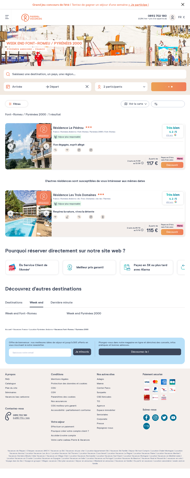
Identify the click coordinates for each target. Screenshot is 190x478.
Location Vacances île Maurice (127, 458)
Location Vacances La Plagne (120, 453)
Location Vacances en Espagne (47, 458)
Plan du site (11, 388)
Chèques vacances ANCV (38, 451)
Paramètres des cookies (63, 397)
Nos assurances (59, 401)
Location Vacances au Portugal (100, 458)
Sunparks (101, 392)
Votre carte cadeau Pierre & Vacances (70, 440)
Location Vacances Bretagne (136, 456)
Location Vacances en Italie (73, 458)
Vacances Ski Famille (118, 451)
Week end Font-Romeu (21, 313)
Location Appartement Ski (97, 451)
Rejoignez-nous (105, 428)
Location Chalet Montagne (162, 451)
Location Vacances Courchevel (93, 453)
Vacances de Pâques (16, 451)
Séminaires (10, 392)
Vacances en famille (123, 461)
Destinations (13, 302)
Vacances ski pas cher (75, 451)
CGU (53, 388)
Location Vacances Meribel (168, 453)
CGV (53, 392)
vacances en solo (174, 458)
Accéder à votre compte (63, 435)
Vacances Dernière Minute (20, 456)
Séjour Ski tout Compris (139, 451)
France (40, 49)
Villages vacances (49, 461)
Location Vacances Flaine (144, 453)
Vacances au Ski (57, 451)
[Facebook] (146, 417)
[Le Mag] (146, 426)
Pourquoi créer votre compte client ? (70, 431)
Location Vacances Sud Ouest (109, 456)
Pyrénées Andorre (19, 49)
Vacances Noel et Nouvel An (154, 458)
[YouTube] (173, 417)
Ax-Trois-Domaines (86, 198)
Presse (100, 423)
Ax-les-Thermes (103, 198)
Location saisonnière (162, 461)
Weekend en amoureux (104, 461)
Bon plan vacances (66, 461)
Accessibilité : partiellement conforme (71, 410)
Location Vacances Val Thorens (65, 453)
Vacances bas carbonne (17, 397)
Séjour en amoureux (84, 461)
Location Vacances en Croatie (19, 458)
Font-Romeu (109, 132)
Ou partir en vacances (143, 461)
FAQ (7, 379)
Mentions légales (59, 379)
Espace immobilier (106, 410)
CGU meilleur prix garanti (63, 405)
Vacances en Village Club (57, 456)
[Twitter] (164, 417)
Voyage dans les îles (14, 461)
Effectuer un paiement (62, 426)
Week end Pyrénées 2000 (84, 313)
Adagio (100, 379)
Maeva (100, 383)
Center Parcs (103, 388)
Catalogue (10, 383)
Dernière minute (62, 302)
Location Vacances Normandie (82, 456)
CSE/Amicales (104, 397)
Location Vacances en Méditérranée (165, 456)
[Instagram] (155, 417)
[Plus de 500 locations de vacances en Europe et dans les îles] (31, 17)
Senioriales (102, 414)
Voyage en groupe (32, 461)
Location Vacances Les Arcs (38, 453)
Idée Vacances (38, 456)
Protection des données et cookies (69, 383)
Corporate (102, 419)
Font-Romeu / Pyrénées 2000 (90, 132)
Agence (101, 405)
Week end (36, 302)
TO (98, 401)
